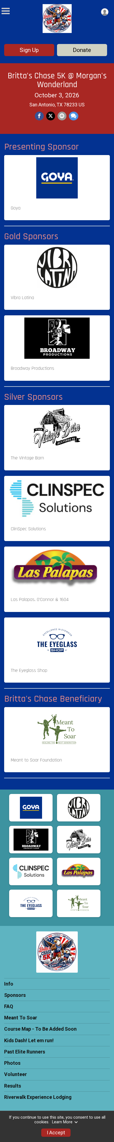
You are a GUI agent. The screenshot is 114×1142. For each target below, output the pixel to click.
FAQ (8, 1006)
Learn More (62, 1122)
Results (12, 1086)
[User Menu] (104, 12)
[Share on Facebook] (39, 116)
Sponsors (15, 995)
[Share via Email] (62, 116)
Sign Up (29, 50)
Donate (82, 50)
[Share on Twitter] (50, 116)
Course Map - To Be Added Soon (40, 1029)
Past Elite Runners (24, 1052)
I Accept (56, 1132)
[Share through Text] (73, 116)
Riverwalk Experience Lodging (37, 1097)
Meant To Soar (20, 1017)
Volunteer (15, 1074)
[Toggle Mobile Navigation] (5, 11)
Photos (12, 1063)
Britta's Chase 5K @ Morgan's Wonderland (57, 80)
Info (8, 984)
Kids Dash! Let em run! (29, 1040)
